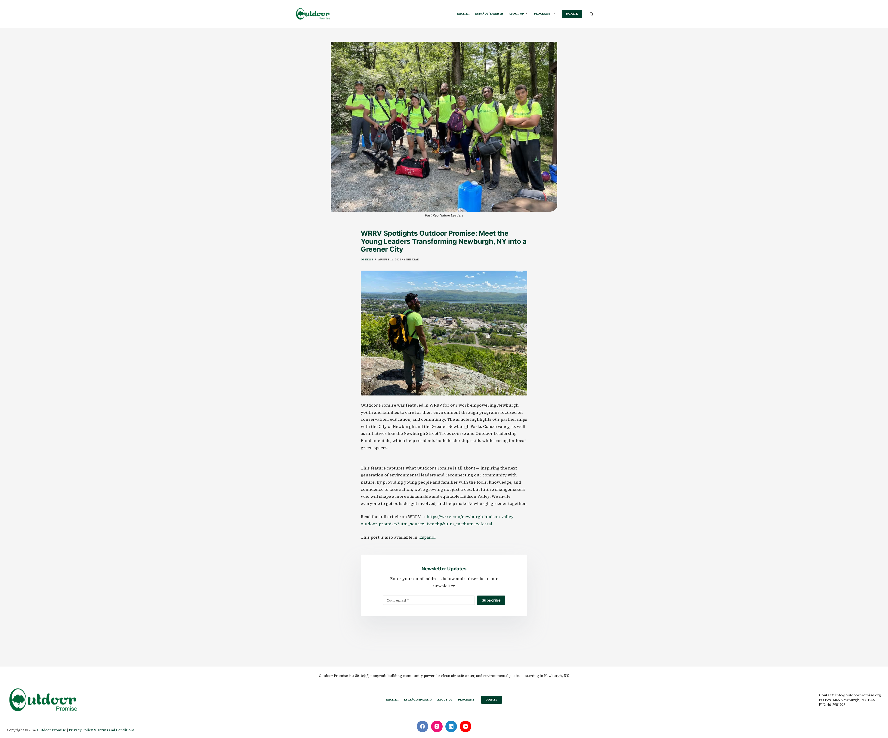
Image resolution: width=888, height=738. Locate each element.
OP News (367, 259)
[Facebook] (422, 726)
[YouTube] (465, 726)
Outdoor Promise (51, 730)
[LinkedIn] (451, 726)
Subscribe (491, 600)
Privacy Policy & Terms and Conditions (102, 730)
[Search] (591, 14)
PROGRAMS (542, 13)
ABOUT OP (516, 13)
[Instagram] (437, 726)
